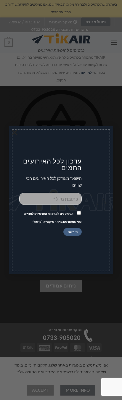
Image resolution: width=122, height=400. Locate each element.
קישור (37, 222)
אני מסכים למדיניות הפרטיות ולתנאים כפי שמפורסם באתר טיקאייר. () (53, 218)
